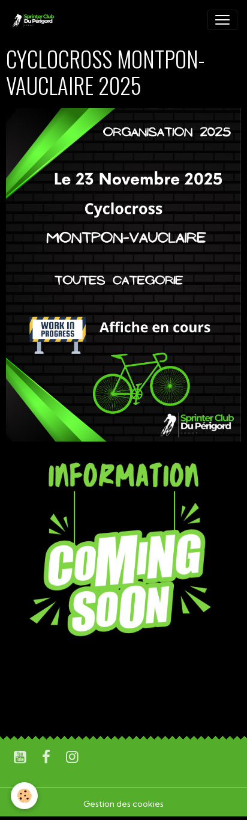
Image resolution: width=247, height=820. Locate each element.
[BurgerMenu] (222, 20)
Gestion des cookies (123, 803)
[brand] (35, 20)
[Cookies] (24, 795)
